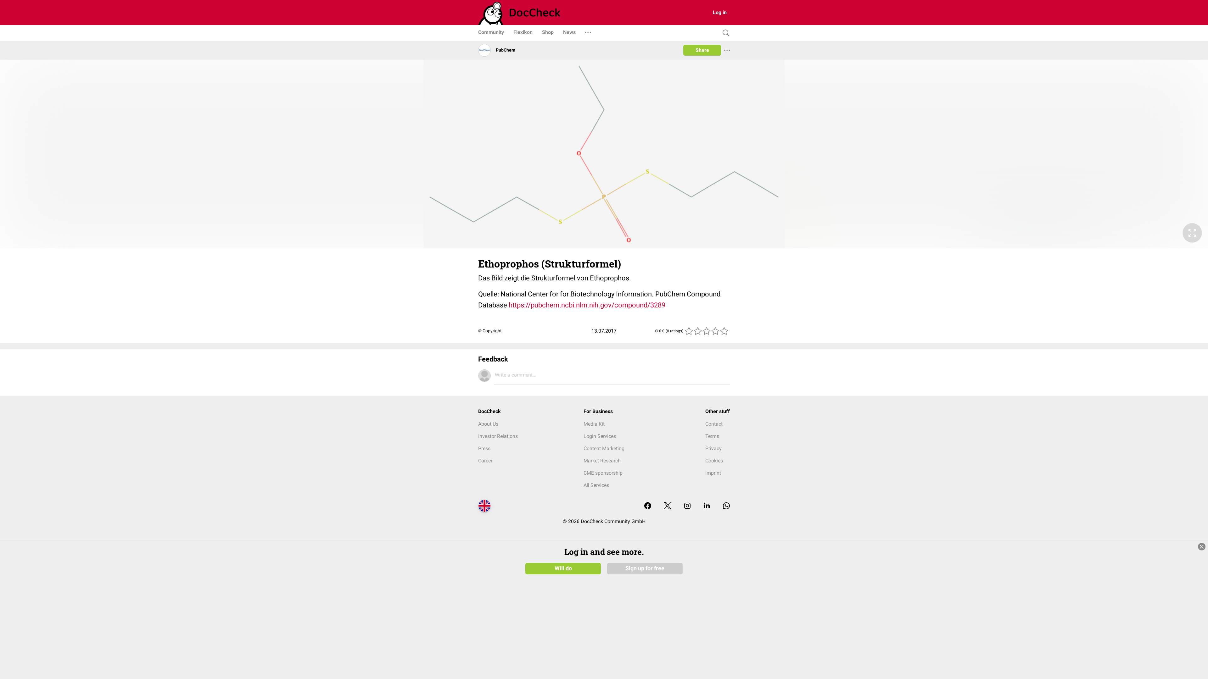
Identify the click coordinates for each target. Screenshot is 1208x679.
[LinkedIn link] (706, 506)
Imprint (713, 473)
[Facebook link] (647, 506)
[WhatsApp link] (726, 506)
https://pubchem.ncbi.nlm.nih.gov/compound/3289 (587, 305)
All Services (596, 485)
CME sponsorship (603, 473)
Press (484, 448)
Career (485, 461)
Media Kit (594, 424)
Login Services (600, 436)
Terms (712, 436)
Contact (714, 424)
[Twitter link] (667, 506)
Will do (563, 568)
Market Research (602, 461)
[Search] (724, 33)
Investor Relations (498, 436)
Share (702, 50)
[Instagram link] (687, 506)
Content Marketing (604, 448)
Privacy (713, 448)
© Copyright (490, 330)
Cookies (714, 461)
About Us (488, 424)
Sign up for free (644, 568)
